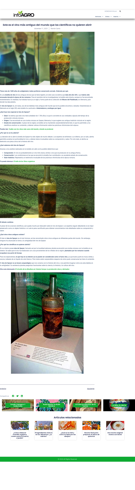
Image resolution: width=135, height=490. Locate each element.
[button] (120, 11)
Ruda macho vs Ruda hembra (51, 405)
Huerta (115, 17)
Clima (107, 17)
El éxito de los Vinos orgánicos (24, 161)
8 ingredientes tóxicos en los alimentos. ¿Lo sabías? (43, 434)
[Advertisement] (120, 38)
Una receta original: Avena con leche (115, 434)
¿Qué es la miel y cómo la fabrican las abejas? (67, 434)
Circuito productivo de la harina (85, 405)
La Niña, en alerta (119, 405)
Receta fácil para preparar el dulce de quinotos (91, 434)
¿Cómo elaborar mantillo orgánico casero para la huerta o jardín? (19, 435)
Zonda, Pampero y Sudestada (17, 405)
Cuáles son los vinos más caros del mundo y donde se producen (31, 129)
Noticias (98, 17)
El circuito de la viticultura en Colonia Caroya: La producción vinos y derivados (42, 269)
